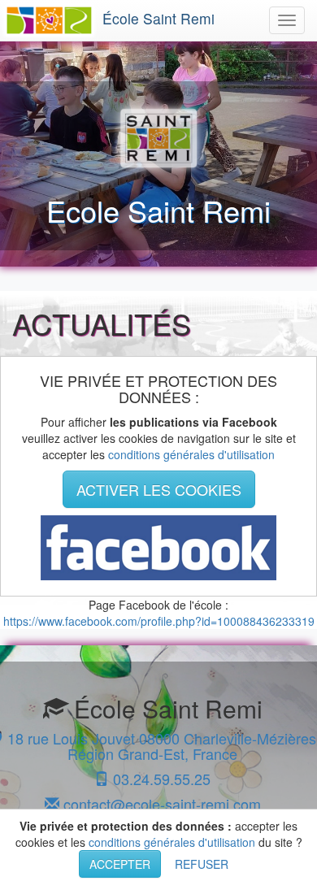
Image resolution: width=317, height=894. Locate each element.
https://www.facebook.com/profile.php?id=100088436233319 (159, 621)
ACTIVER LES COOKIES (158, 489)
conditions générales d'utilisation (191, 454)
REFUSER (201, 864)
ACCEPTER (119, 864)
